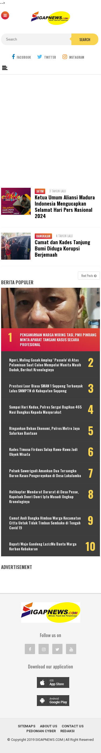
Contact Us (72, 726)
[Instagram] (44, 649)
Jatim (40, 191)
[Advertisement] (50, 129)
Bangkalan (43, 236)
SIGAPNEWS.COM (49, 740)
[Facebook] (30, 649)
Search (84, 39)
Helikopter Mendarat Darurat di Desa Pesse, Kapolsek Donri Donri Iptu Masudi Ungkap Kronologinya (44, 496)
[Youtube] (71, 649)
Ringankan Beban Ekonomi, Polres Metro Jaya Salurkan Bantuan (44, 431)
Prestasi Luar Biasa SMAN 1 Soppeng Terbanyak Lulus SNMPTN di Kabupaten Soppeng (46, 388)
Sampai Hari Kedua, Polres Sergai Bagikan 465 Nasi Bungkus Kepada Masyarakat (45, 409)
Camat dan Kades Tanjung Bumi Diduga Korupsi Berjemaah (62, 248)
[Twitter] (57, 649)
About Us (48, 726)
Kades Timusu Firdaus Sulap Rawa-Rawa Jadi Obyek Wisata (43, 452)
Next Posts (87, 275)
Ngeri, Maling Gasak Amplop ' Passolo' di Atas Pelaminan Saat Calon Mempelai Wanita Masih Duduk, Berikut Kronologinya (45, 364)
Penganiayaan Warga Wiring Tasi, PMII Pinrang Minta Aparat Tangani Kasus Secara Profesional (58, 339)
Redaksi (67, 731)
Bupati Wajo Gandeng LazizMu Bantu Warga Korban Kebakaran (42, 546)
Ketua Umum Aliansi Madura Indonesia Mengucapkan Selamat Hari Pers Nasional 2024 (65, 206)
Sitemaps (26, 726)
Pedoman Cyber (41, 731)
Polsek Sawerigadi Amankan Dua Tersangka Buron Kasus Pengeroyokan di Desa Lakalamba (45, 473)
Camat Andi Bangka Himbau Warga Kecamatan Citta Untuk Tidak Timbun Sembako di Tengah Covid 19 (45, 523)
